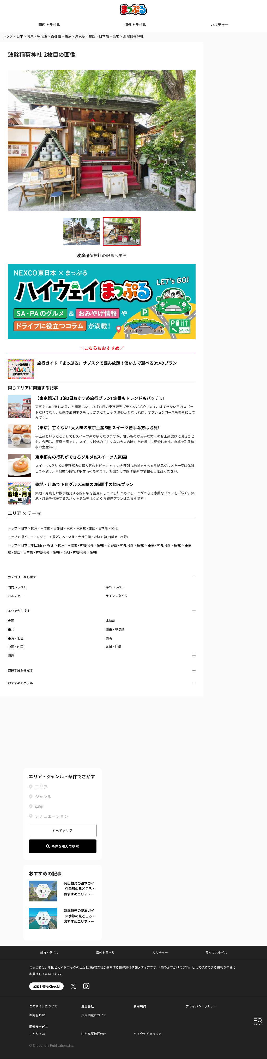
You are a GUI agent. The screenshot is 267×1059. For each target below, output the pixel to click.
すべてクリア (62, 830)
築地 (116, 36)
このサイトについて (43, 1006)
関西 (109, 638)
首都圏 (56, 36)
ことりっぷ (37, 1033)
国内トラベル (49, 24)
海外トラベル (135, 24)
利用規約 (140, 1006)
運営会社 (87, 1006)
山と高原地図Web (94, 1033)
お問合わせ (37, 1015)
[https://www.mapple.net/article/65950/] (19, 457)
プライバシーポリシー (201, 1006)
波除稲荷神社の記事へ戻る (102, 255)
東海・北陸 (15, 638)
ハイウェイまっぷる (148, 1033)
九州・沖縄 (113, 646)
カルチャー (219, 24)
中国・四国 (15, 646)
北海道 (110, 620)
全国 (11, 620)
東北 (11, 629)
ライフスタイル (117, 595)
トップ (8, 36)
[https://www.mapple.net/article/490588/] (19, 484)
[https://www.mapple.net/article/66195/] (19, 398)
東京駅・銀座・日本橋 (92, 36)
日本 (19, 36)
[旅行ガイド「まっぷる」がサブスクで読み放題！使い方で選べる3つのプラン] (21, 369)
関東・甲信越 (37, 36)
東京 (68, 36)
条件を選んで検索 (65, 846)
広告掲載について (93, 1015)
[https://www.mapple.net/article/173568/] (19, 427)
